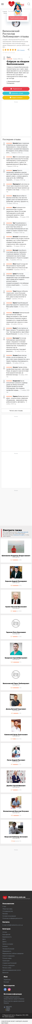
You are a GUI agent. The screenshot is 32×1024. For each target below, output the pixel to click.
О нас (4, 906)
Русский (6, 982)
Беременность (7, 937)
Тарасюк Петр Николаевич (16, 633)
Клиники (5, 946)
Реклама (5, 913)
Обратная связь (7, 909)
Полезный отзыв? (14, 81)
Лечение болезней (8, 949)
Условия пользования (9, 916)
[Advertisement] (16, 119)
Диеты (4, 941)
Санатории (5, 960)
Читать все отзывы (16, 410)
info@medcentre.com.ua (15, 925)
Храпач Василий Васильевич (16, 607)
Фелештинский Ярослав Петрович (16, 812)
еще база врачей (22, 532)
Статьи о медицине (8, 965)
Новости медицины (8, 956)
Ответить (11, 83)
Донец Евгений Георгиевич (16, 709)
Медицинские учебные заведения (12, 953)
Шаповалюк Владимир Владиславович (16, 556)
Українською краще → (18, 18)
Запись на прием (7, 944)
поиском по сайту (18, 535)
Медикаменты (6, 951)
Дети (3, 939)
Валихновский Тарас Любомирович (16, 684)
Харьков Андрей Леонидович (16, 582)
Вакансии (5, 972)
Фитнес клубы (6, 967)
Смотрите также (12, 530)
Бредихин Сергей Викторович (16, 658)
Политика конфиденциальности (12, 918)
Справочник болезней (9, 963)
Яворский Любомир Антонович (16, 837)
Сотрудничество (7, 911)
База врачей (6, 934)
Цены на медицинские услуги (11, 970)
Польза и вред (6, 958)
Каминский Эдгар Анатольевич (16, 735)
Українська (7, 979)
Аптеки (4, 932)
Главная (5, 11)
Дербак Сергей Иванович (16, 786)
